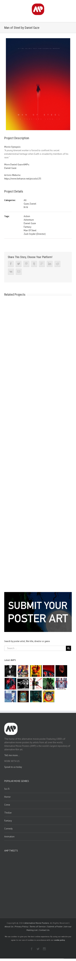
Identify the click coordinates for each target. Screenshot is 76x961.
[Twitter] (19, 264)
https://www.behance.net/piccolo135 (22, 178)
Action (27, 216)
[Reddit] (57, 264)
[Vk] (11, 271)
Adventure (29, 219)
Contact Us (44, 930)
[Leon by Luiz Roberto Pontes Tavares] (36, 683)
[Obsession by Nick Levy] (36, 671)
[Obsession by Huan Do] (48, 671)
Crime (7, 804)
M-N (26, 207)
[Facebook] (11, 264)
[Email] (19, 271)
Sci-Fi (7, 788)
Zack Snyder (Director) (35, 233)
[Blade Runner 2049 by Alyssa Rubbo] (36, 696)
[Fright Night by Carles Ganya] (23, 683)
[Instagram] (44, 948)
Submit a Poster (55, 926)
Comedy (8, 828)
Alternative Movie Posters (36, 923)
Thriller (8, 812)
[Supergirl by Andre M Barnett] (61, 671)
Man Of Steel (30, 230)
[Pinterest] (26, 264)
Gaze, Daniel (30, 203)
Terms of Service (38, 926)
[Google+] (42, 264)
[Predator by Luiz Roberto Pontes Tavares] (48, 683)
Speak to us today (13, 766)
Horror (7, 796)
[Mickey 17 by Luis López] (48, 696)
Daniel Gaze (10, 168)
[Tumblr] (34, 264)
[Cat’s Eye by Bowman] (23, 696)
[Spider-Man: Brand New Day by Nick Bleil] (61, 683)
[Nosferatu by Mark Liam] (10, 671)
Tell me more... (12, 755)
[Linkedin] (50, 264)
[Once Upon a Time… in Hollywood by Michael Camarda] (23, 671)
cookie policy (59, 940)
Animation (9, 836)
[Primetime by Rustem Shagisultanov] (10, 696)
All (25, 200)
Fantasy (27, 226)
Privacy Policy (21, 926)
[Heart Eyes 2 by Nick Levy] (10, 683)
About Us (9, 926)
